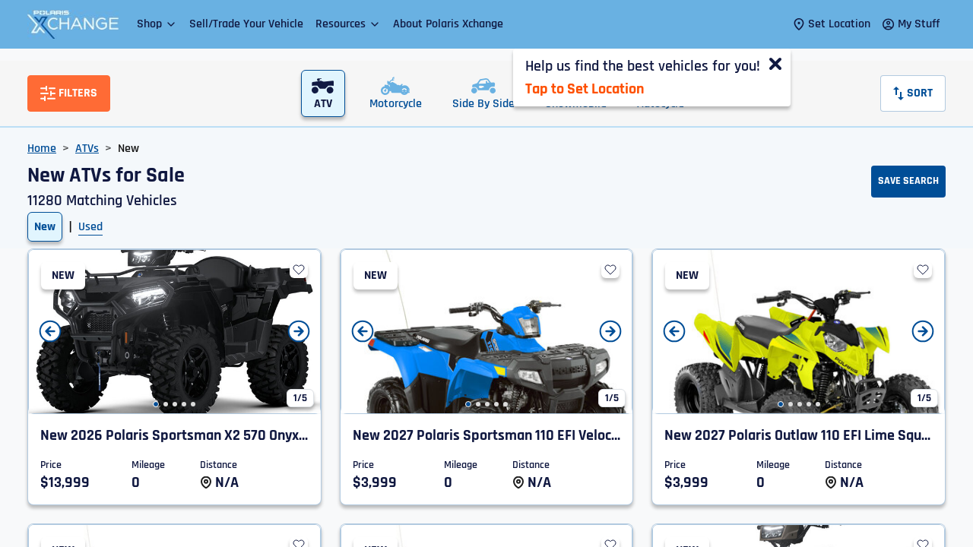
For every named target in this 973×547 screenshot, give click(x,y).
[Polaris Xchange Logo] (73, 24)
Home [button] (41, 149)
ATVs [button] (87, 149)
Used (90, 227)
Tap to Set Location (584, 89)
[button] (157, 24)
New (44, 227)
